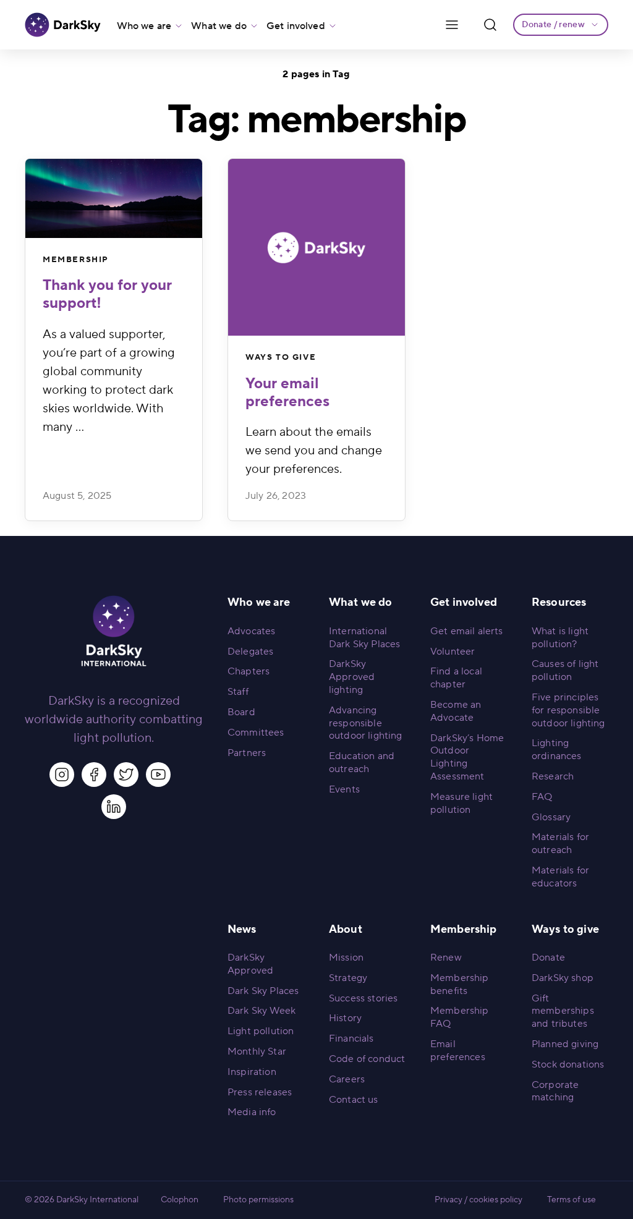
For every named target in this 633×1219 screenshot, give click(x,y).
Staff (238, 692)
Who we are (144, 26)
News (242, 929)
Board (241, 712)
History (345, 1018)
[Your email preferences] (316, 247)
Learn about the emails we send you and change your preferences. (313, 450)
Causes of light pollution (565, 670)
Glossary (551, 817)
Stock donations (568, 1064)
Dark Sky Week (261, 1011)
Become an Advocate (455, 711)
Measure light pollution (461, 803)
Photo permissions (258, 1199)
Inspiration (251, 1072)
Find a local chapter (456, 677)
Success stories (363, 998)
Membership (76, 260)
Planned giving (565, 1044)
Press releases (259, 1092)
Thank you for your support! (107, 294)
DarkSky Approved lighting (352, 677)
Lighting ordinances (557, 749)
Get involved (295, 26)
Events (344, 789)
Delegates (250, 651)
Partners (246, 753)
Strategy (348, 978)
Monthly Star (256, 1051)
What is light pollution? (560, 637)
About (345, 929)
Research (553, 776)
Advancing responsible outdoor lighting (365, 723)
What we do (219, 26)
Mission (346, 957)
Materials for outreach (560, 843)
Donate (548, 957)
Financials (351, 1038)
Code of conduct (367, 1059)
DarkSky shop (562, 978)
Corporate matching (555, 1091)
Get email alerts (466, 631)
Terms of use (571, 1199)
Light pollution (260, 1031)
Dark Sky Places (263, 991)
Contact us (353, 1100)
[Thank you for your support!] (113, 198)
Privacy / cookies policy (478, 1199)
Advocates (251, 631)
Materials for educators (560, 877)
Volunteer (452, 651)
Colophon (179, 1199)
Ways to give (280, 357)
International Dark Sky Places (364, 637)
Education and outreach (361, 762)
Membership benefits (459, 984)
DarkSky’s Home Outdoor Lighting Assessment (467, 757)
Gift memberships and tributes (563, 1011)
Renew (446, 957)
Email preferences (457, 1050)
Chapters (248, 671)
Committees (255, 732)
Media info (251, 1112)
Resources (559, 602)
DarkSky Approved (250, 964)
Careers (347, 1079)
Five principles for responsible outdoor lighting (568, 710)
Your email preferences (287, 392)
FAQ (542, 797)
